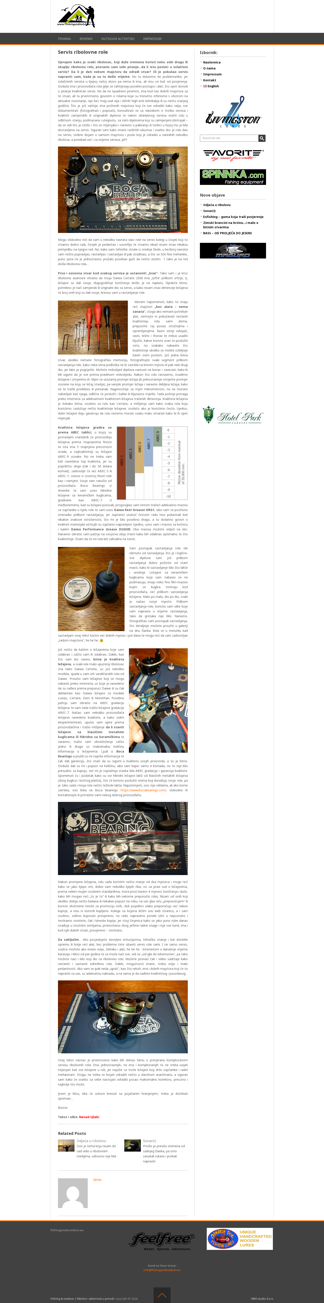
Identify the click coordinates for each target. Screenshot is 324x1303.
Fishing (64, 39)
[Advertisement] (233, 332)
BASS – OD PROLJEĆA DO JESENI (227, 233)
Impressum (152, 39)
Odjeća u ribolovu (217, 205)
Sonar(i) (209, 211)
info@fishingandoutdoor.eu (161, 1270)
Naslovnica (212, 62)
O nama (209, 68)
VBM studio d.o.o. (262, 1299)
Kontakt (209, 80)
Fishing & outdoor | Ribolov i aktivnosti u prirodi (82, 1299)
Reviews (86, 39)
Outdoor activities (117, 39)
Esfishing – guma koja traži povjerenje (233, 217)
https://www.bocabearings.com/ (142, 790)
